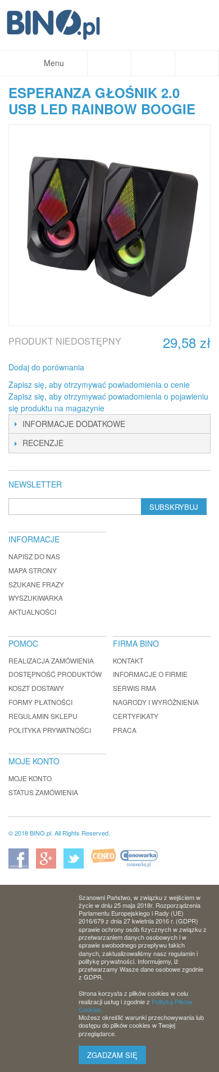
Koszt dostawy (36, 688)
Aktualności (32, 611)
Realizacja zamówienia (51, 660)
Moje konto (30, 778)
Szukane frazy (36, 584)
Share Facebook (108, 367)
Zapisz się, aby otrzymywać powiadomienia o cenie (99, 384)
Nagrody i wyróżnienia (156, 702)
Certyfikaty (135, 716)
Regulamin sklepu (42, 716)
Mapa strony (32, 570)
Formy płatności (40, 702)
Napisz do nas (34, 556)
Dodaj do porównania (46, 367)
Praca (124, 730)
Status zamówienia (43, 792)
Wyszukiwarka (35, 597)
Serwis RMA (134, 688)
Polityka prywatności (49, 730)
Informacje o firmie (150, 674)
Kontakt (128, 660)
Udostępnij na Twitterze (130, 367)
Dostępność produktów (55, 674)
